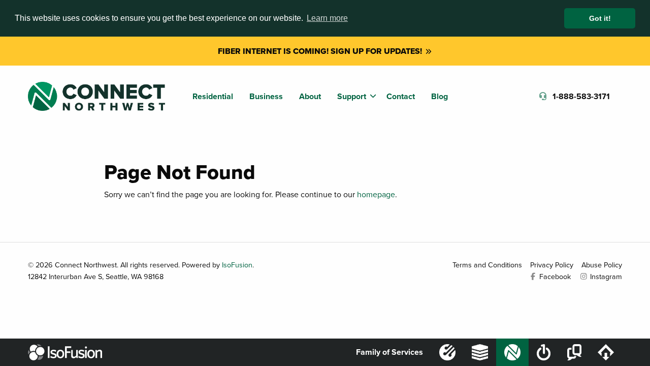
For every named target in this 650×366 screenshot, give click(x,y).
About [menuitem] (310, 96)
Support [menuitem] (351, 96)
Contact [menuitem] (400, 96)
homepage (376, 194)
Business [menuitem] (266, 96)
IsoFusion (237, 264)
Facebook (554, 276)
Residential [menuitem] (212, 96)
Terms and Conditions (487, 264)
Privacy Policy (551, 264)
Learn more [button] (327, 18)
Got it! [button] (600, 18)
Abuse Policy (601, 264)
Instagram (605, 276)
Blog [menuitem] (439, 96)
